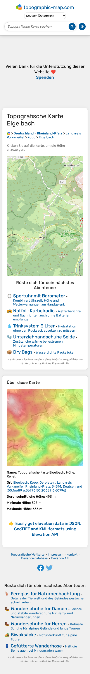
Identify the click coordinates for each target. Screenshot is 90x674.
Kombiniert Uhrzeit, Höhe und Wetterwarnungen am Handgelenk (39, 302)
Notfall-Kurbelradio (34, 310)
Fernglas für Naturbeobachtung (45, 593)
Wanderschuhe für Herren (39, 623)
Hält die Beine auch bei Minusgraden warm (44, 648)
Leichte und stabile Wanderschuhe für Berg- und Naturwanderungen (46, 613)
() (44, 486)
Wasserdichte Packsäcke (54, 352)
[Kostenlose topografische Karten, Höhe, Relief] (8, 133)
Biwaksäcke (23, 634)
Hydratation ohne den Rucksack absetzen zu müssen (44, 328)
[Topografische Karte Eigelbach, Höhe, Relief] (45, 427)
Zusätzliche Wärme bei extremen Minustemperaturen (38, 343)
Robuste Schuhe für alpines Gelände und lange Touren (47, 626)
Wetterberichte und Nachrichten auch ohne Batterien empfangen (47, 315)
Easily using (47, 529)
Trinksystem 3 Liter (34, 326)
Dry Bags (23, 352)
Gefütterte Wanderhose (36, 646)
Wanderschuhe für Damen (39, 608)
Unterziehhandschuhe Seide (44, 337)
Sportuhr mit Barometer (39, 296)
